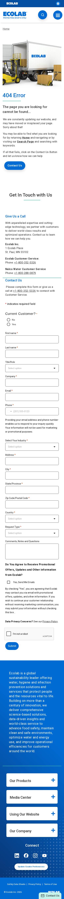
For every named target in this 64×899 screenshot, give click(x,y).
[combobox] (32, 368)
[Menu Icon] (58, 15)
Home (6, 28)
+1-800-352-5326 (25, 262)
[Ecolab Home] (15, 15)
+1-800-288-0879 (25, 273)
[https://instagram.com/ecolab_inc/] (35, 855)
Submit (12, 646)
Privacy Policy (50, 621)
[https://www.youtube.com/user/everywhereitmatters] (44, 855)
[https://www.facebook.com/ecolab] (26, 855)
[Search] (42, 14)
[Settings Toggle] (58, 3)
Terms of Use (50, 884)
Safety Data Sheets (16, 884)
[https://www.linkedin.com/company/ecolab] (17, 855)
